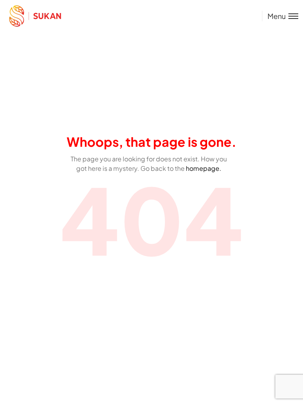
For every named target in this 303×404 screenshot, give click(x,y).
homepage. (203, 168)
